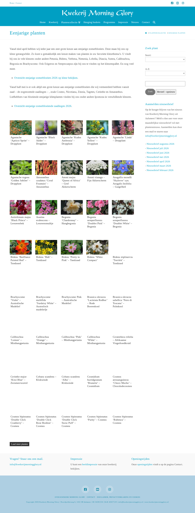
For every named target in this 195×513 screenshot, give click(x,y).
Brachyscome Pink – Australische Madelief (72, 300)
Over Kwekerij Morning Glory (70, 497)
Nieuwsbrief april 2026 (158, 161)
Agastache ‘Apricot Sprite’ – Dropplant (20, 140)
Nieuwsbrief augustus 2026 (160, 144)
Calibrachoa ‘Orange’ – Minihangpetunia (45, 340)
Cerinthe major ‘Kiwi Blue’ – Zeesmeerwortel (19, 379)
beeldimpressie (89, 464)
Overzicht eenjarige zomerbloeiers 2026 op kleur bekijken (46, 77)
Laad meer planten (19, 444)
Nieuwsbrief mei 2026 (158, 157)
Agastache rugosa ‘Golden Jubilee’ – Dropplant (20, 180)
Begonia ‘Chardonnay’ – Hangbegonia (70, 220)
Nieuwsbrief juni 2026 (158, 152)
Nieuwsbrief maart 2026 (159, 165)
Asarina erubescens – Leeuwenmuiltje (44, 220)
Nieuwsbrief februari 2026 (160, 170)
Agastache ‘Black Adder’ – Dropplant (45, 140)
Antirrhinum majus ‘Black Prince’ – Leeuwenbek (21, 220)
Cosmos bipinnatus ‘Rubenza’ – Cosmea (123, 419)
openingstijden (144, 464)
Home (12, 3)
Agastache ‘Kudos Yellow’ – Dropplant (97, 140)
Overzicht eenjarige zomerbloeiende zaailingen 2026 (42, 105)
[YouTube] (177, 3)
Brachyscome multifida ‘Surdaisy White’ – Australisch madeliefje (46, 303)
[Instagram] (183, 3)
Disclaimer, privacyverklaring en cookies (118, 497)
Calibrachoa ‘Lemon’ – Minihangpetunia (20, 340)
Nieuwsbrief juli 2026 (158, 148)
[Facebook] (172, 3)
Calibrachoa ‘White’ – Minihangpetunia (96, 340)
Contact (19, 3)
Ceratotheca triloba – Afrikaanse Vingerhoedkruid (123, 340)
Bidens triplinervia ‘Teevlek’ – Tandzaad (123, 260)
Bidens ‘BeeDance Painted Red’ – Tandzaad (20, 260)
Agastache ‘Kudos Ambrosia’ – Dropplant (71, 140)
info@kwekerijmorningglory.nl (161, 136)
